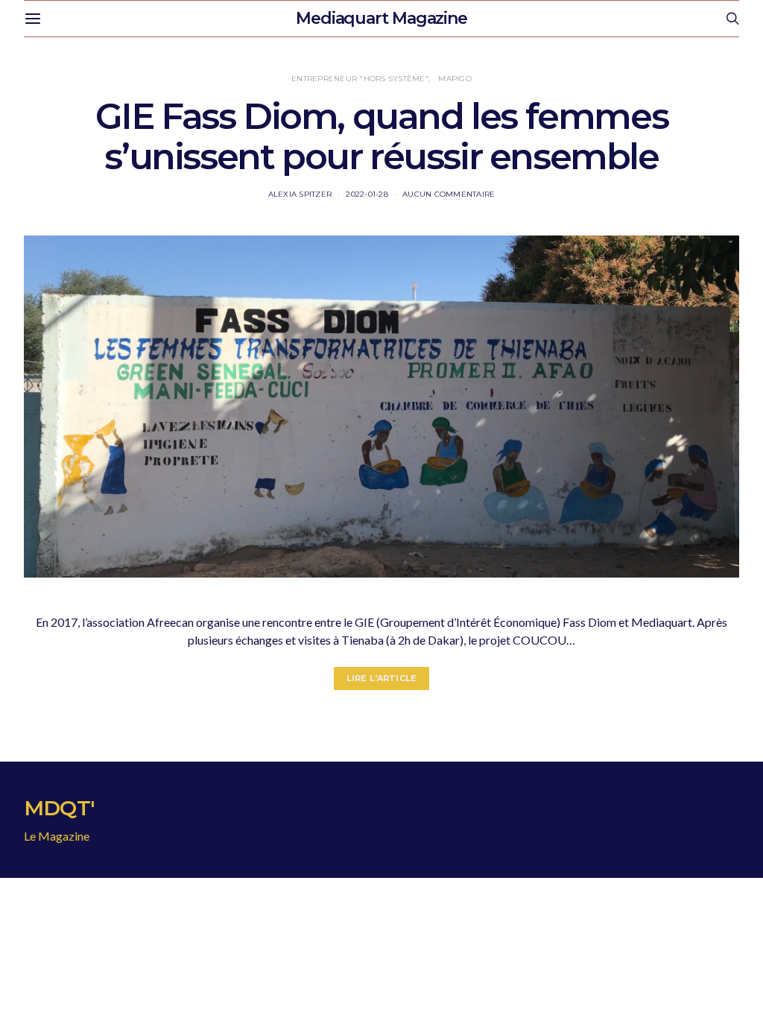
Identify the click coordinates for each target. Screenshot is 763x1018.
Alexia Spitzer (300, 194)
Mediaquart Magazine (381, 18)
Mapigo (455, 78)
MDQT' (59, 807)
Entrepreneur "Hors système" (359, 78)
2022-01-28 (367, 194)
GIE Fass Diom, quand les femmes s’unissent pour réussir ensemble (381, 136)
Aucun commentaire (448, 194)
